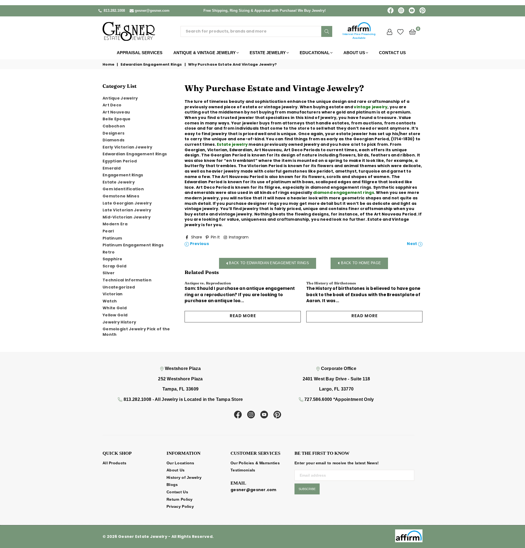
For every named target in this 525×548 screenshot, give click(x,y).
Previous (199, 243)
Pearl (108, 231)
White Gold (115, 308)
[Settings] (389, 31)
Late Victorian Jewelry (127, 210)
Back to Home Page (361, 263)
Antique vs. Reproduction (208, 283)
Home (108, 64)
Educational (314, 52)
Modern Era (115, 224)
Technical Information (127, 280)
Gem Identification (123, 189)
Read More (243, 316)
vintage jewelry (370, 107)
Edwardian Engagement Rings (151, 64)
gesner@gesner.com (152, 10)
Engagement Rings (123, 175)
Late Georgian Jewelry (127, 203)
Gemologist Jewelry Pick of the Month (136, 331)
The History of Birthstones (331, 283)
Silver (109, 273)
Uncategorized (119, 287)
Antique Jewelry (120, 98)
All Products (114, 463)
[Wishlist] (400, 31)
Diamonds (113, 140)
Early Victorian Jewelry (127, 147)
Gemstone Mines (121, 196)
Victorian (113, 294)
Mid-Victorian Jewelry (127, 217)
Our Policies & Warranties (255, 463)
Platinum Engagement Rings (133, 245)
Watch (110, 301)
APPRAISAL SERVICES (139, 52)
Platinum (112, 238)
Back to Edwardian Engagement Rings (268, 263)
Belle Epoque (116, 119)
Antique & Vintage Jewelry (204, 52)
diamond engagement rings (343, 192)
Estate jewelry (232, 144)
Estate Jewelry (268, 52)
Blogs (172, 484)
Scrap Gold (114, 266)
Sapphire (112, 259)
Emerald (112, 168)
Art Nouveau (116, 112)
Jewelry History (119, 322)
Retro (109, 252)
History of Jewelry (184, 477)
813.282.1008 (114, 10)
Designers (114, 133)
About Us (354, 52)
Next (412, 243)
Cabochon (114, 126)
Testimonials (243, 470)
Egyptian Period (120, 161)
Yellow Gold (115, 315)
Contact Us (392, 52)
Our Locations (180, 463)
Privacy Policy (180, 506)
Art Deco (112, 105)
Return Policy (180, 499)
